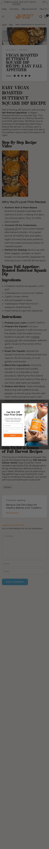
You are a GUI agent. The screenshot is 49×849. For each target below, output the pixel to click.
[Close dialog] (46, 405)
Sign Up (13, 435)
